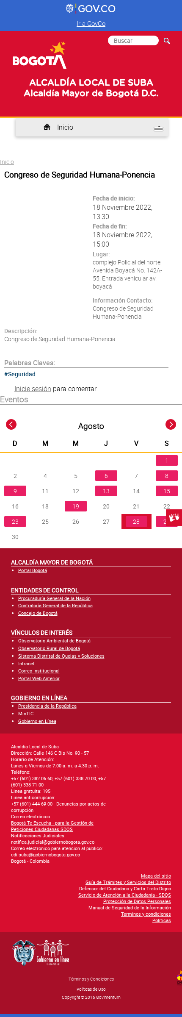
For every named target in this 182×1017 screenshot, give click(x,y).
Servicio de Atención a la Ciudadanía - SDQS (124, 895)
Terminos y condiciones (146, 914)
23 (15, 521)
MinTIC (25, 713)
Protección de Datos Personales (137, 901)
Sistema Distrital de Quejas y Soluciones (61, 656)
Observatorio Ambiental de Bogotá (54, 640)
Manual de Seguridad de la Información (129, 907)
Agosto (91, 425)
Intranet (26, 663)
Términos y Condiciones (91, 979)
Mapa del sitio (156, 876)
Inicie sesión (32, 388)
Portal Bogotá (32, 570)
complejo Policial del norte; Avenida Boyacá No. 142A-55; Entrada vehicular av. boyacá (127, 274)
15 (166, 491)
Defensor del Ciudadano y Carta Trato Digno (125, 888)
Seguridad (22, 374)
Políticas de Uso (91, 989)
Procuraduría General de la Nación (54, 598)
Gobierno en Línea (37, 721)
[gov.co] (91, 9)
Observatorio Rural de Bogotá (49, 648)
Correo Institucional (39, 670)
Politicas (161, 920)
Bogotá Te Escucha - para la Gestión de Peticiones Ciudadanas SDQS (52, 826)
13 (106, 491)
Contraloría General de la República (55, 605)
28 (136, 521)
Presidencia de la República (47, 706)
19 (75, 506)
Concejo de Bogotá (38, 613)
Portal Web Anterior (39, 678)
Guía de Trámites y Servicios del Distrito (128, 882)
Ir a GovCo (91, 23)
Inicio (65, 127)
